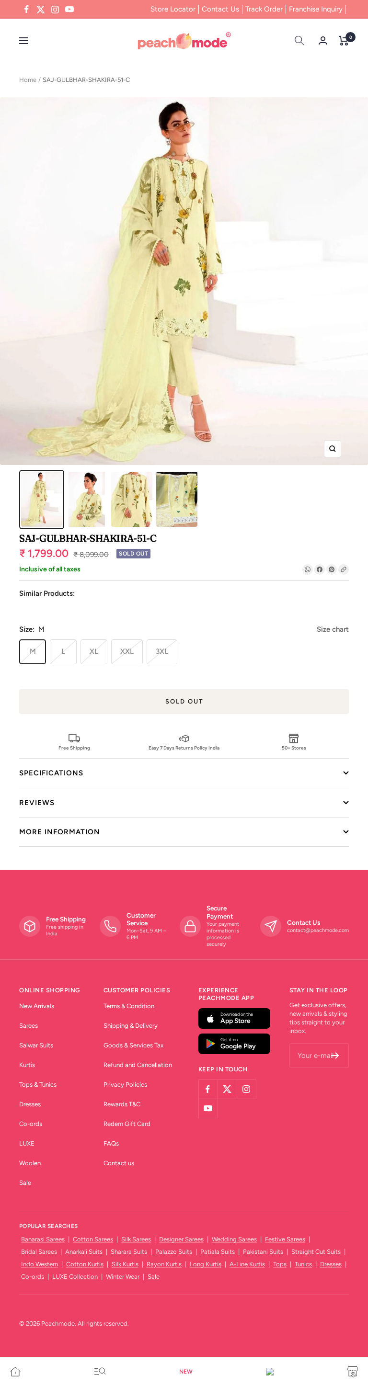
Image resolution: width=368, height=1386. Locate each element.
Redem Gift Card (127, 1123)
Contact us (119, 1163)
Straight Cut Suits (316, 1251)
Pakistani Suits (263, 1251)
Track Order (264, 9)
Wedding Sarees (234, 1239)
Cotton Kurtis (85, 1264)
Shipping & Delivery (131, 1025)
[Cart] (344, 40)
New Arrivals (36, 1006)
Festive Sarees (285, 1239)
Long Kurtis (205, 1264)
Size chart (333, 629)
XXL (127, 651)
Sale (25, 1182)
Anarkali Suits (84, 1251)
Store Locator (173, 9)
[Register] (335, 1055)
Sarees (28, 1025)
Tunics (303, 1264)
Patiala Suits (217, 1251)
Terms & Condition (129, 1006)
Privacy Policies (125, 1084)
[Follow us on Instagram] (55, 9)
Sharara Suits (129, 1251)
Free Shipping (74, 747)
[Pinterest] (331, 569)
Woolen (30, 1163)
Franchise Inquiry (316, 9)
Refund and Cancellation (138, 1064)
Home (27, 79)
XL (94, 651)
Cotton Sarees (93, 1239)
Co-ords (30, 1123)
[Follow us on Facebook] (26, 9)
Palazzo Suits (173, 1251)
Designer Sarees (181, 1239)
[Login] (323, 40)
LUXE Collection (75, 1276)
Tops (280, 1264)
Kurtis (27, 1064)
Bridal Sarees (39, 1251)
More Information (59, 832)
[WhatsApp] (307, 569)
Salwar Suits (36, 1045)
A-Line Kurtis (247, 1264)
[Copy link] (343, 569)
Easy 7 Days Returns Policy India (184, 747)
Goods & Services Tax (133, 1045)
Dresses (30, 1104)
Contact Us (220, 9)
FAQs (111, 1143)
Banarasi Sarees (43, 1239)
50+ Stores (294, 747)
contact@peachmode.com (318, 930)
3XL (162, 651)
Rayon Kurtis (164, 1264)
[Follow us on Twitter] (41, 9)
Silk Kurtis (125, 1264)
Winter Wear (122, 1276)
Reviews (37, 802)
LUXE (26, 1143)
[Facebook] (319, 569)
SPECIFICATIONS (51, 773)
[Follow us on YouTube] (69, 9)
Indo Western (39, 1264)
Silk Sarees (136, 1239)
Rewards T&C (122, 1104)
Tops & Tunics (38, 1084)
